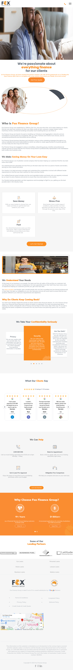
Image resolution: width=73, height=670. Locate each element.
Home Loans (20, 567)
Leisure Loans (54, 567)
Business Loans (20, 572)
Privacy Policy (21, 602)
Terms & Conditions (21, 598)
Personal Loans (55, 561)
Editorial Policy (54, 602)
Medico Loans (54, 572)
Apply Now (55, 526)
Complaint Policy (54, 598)
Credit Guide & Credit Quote (21, 606)
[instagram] (38, 666)
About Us (19, 526)
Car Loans (19, 561)
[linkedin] (40, 666)
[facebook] (35, 666)
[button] (31, 363)
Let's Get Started (36, 244)
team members (9, 289)
